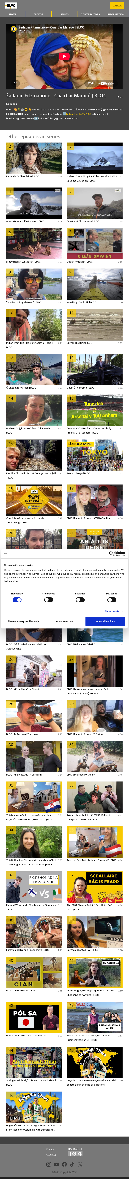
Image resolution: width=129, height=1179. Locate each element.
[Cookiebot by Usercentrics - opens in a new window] (111, 553)
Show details (112, 611)
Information (115, 14)
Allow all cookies (105, 621)
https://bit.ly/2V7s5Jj (78, 114)
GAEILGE (117, 5)
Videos (38, 14)
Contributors (90, 14)
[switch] (48, 599)
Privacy (50, 1149)
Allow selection (64, 621)
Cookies (51, 1154)
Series (64, 14)
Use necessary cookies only (23, 621)
